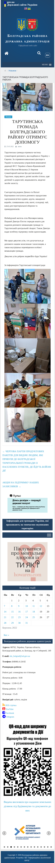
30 (19, 623)
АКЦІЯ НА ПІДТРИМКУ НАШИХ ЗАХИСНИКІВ (20, 484)
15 (12, 611)
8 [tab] (27, 847)
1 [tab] (4, 847)
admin (20, 146)
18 (33, 611)
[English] (26, 8)
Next (49, 833)
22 (12, 617)
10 (26, 606)
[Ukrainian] (29, 8)
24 (26, 617)
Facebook (9, 713)
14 (5, 611)
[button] (45, 64)
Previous (4, 833)
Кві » (6, 635)
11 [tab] (37, 847)
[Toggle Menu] (49, 535)
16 (19, 611)
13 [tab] (44, 847)
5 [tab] (17, 847)
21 (5, 617)
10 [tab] (34, 847)
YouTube (9, 709)
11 (33, 606)
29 (12, 623)
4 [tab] (14, 847)
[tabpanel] (27, 833)
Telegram (10, 717)
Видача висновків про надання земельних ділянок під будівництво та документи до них (27, 806)
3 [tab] (11, 847)
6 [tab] (21, 847)
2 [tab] (7, 847)
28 (5, 623)
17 (26, 611)
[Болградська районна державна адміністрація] (6, 53)
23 (19, 617)
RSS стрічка (10, 705)
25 (33, 617)
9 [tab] (31, 847)
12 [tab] (41, 847)
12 (41, 606)
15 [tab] (51, 847)
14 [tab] (47, 847)
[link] (20, 656)
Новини (12, 70)
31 (26, 623)
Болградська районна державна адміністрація (27, 38)
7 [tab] (24, 847)
